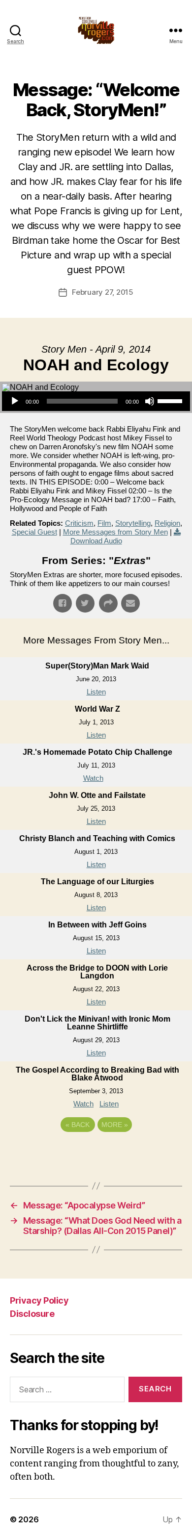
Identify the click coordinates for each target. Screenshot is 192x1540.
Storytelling (133, 523)
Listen (96, 692)
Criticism (79, 523)
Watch (93, 778)
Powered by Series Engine (96, 1151)
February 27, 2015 (102, 292)
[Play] (15, 401)
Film (104, 523)
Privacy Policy (39, 1300)
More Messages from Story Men (115, 532)
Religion (167, 523)
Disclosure (32, 1314)
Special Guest (34, 532)
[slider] (171, 400)
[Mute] (150, 401)
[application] (96, 401)
